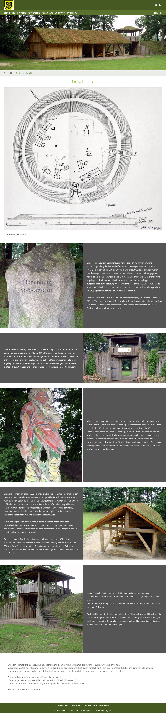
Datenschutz (63, 705)
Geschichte (31, 73)
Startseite (20, 73)
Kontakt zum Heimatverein (96, 705)
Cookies (76, 705)
